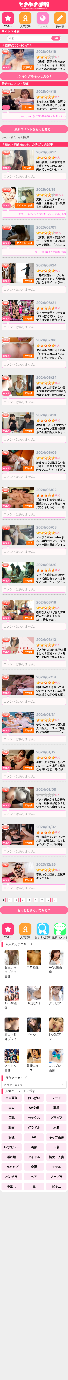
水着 (56, 1127)
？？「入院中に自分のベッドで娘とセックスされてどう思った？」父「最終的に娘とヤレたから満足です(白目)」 (50, 582)
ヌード (56, 1098)
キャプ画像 (56, 1137)
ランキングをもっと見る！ (34, 76)
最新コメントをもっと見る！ (34, 129)
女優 (11, 1137)
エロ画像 (11, 1098)
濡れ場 (11, 1157)
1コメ (6, 107)
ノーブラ (56, 1177)
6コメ (6, 243)
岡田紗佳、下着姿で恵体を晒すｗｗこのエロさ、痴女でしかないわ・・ (50, 165)
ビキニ (56, 1186)
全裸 (34, 1167)
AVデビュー (11, 1147)
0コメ (6, 67)
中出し (11, 1186)
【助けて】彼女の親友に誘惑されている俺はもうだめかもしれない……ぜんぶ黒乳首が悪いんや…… (50, 507)
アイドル (34, 1157)
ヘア (34, 1177)
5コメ (6, 205)
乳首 (56, 1108)
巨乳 (11, 1117)
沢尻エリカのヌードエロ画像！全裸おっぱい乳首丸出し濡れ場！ (50, 203)
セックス (34, 1117)
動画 (11, 1127)
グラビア (56, 1117)
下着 (56, 1147)
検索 (56, 38)
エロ (11, 1108)
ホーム (5, 137)
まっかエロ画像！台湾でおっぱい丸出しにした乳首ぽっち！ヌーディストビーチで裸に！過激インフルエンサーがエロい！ (50, 109)
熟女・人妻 (56, 1157)
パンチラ (11, 1177)
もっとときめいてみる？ (34, 910)
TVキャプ (11, 1167)
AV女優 (34, 1108)
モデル (56, 1167)
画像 (34, 1147)
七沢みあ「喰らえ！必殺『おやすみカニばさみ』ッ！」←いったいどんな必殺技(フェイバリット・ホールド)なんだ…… (50, 357)
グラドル (34, 1127)
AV (34, 1137)
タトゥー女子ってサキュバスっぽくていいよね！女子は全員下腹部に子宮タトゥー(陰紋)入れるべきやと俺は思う (50, 320)
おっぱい (34, 1098)
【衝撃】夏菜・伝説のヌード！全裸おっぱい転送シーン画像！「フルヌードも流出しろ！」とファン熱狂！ (50, 244)
